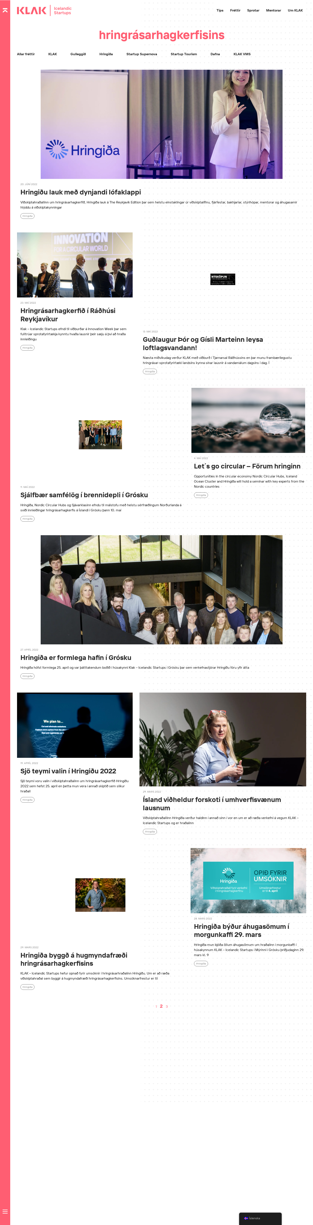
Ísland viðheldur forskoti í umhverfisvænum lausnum (212, 803)
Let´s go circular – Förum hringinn (247, 466)
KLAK (52, 54)
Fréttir (235, 10)
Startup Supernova (141, 54)
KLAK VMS (242, 54)
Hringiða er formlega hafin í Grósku (75, 657)
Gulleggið (78, 54)
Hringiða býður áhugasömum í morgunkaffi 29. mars (241, 930)
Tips (220, 10)
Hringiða (106, 54)
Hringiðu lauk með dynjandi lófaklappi (80, 192)
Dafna (215, 54)
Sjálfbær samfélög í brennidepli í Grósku (84, 494)
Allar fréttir (26, 54)
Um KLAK (295, 10)
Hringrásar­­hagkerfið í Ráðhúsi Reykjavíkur (67, 314)
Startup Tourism (184, 54)
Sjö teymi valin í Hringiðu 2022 (68, 771)
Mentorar (273, 10)
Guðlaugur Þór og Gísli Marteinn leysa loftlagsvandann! (203, 343)
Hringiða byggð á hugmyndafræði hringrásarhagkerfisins (73, 959)
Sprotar (253, 10)
